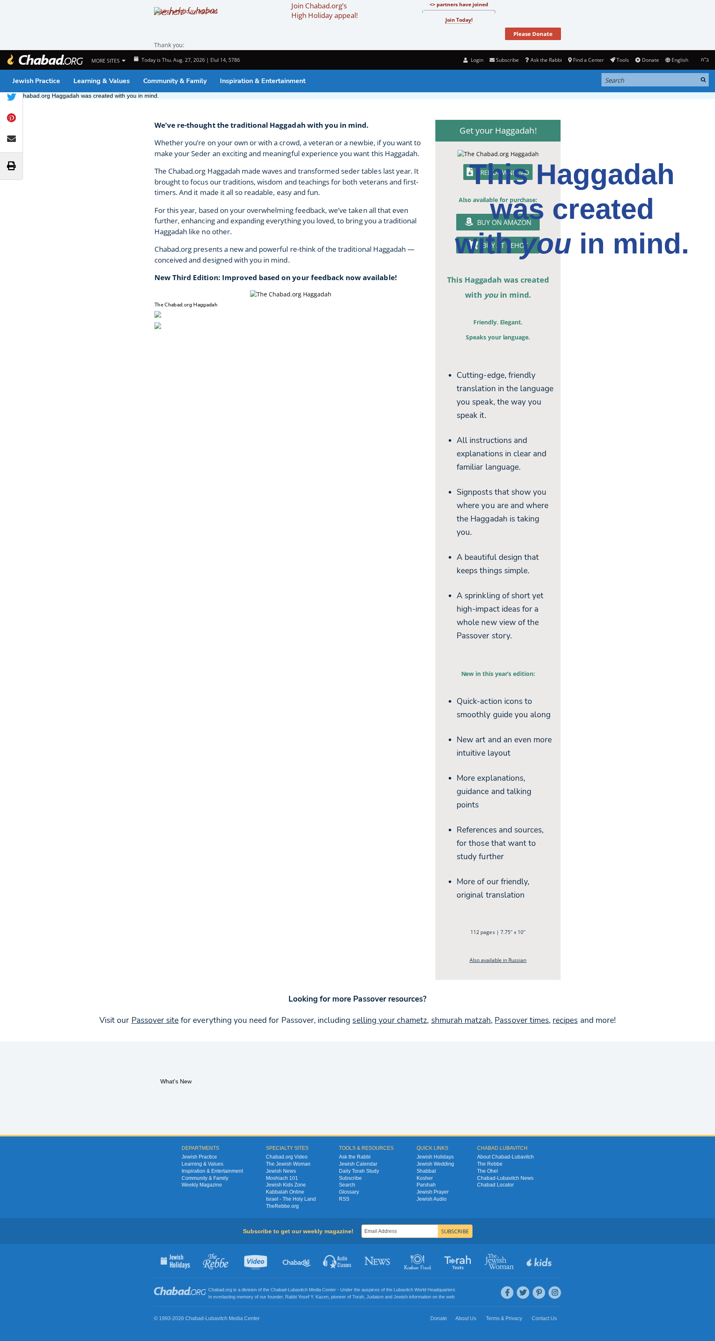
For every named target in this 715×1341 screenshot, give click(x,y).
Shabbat (426, 1171)
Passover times (522, 1020)
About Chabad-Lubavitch (505, 1157)
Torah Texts (459, 1260)
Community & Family (175, 81)
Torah (358, 1296)
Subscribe (350, 1178)
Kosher (425, 1178)
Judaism (375, 1296)
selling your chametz (389, 1020)
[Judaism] (44, 60)
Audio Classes (337, 1260)
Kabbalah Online (285, 1192)
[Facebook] (507, 1292)
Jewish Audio (432, 1199)
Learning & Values (101, 81)
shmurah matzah (461, 1020)
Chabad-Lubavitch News (505, 1178)
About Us (465, 1318)
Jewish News (281, 1171)
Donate (650, 59)
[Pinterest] (539, 1292)
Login (476, 59)
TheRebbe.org (282, 1206)
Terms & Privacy (504, 1318)
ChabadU (297, 1260)
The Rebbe (490, 1164)
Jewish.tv (256, 1260)
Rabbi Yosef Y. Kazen (306, 1296)
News (378, 1260)
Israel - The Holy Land (291, 1199)
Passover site (155, 1020)
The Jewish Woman (288, 1164)
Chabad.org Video (287, 1157)
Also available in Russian (498, 960)
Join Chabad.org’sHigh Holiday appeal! (324, 10)
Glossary (349, 1192)
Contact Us (544, 1318)
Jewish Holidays (435, 1157)
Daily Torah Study (359, 1171)
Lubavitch (298, 1289)
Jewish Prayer (433, 1192)
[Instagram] (554, 1292)
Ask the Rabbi (546, 59)
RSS (344, 1199)
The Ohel (487, 1171)
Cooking (418, 1260)
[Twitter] (523, 1292)
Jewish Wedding (435, 1164)
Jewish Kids (540, 1260)
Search (347, 1185)
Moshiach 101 (282, 1178)
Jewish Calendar (358, 1164)
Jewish (401, 1296)
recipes (565, 1020)
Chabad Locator (495, 1185)
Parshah (426, 1185)
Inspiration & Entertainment (263, 81)
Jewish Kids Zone (286, 1185)
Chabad (278, 1289)
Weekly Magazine (202, 1185)
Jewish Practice (36, 81)
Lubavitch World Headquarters (424, 1289)
